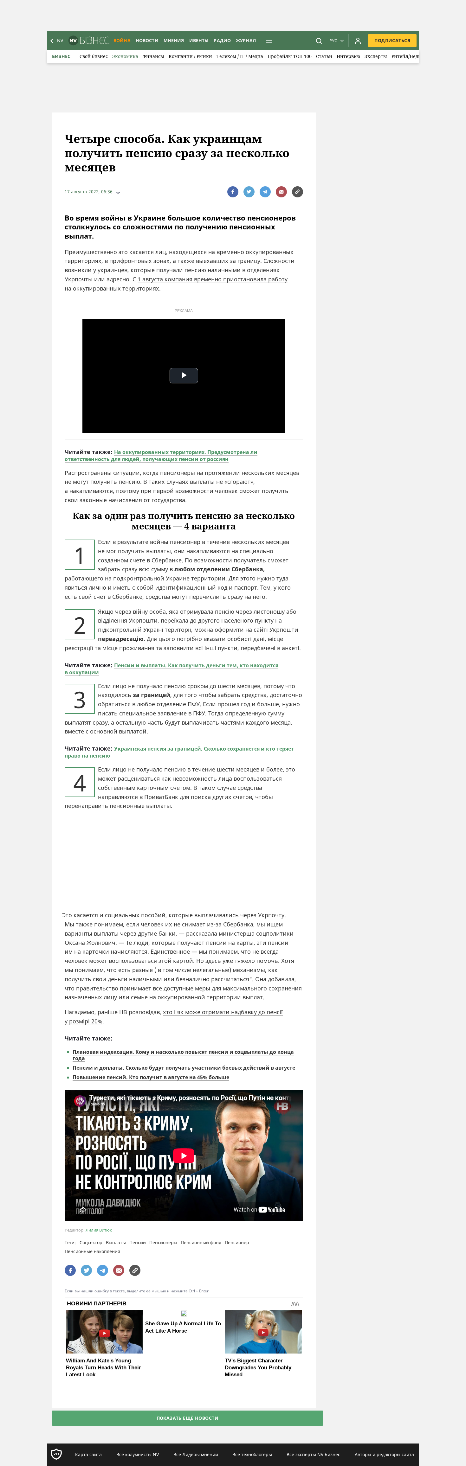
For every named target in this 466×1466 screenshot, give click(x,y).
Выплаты (116, 1242)
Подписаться (392, 40)
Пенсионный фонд (201, 1242)
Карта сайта (88, 1454)
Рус (333, 40)
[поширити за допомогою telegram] (265, 191)
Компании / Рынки (190, 56)
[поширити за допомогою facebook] (232, 191)
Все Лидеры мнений (195, 1454)
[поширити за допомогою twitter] (249, 191)
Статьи (324, 56)
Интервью (348, 56)
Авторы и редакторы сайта (384, 1454)
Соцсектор (91, 1242)
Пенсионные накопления (92, 1251)
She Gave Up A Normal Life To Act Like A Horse (183, 1327)
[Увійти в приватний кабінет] (358, 40)
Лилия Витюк (99, 1230)
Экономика (125, 56)
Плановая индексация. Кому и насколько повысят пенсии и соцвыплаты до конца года (183, 1055)
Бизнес (61, 56)
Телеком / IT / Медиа (240, 56)
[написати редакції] (281, 191)
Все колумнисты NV (137, 1454)
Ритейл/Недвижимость (418, 56)
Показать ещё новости (187, 1418)
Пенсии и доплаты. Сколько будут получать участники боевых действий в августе (184, 1067)
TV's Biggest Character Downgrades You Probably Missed (258, 1368)
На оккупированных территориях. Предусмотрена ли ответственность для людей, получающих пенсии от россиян (161, 456)
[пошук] (319, 40)
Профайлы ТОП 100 (290, 56)
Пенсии (137, 1242)
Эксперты (376, 56)
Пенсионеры (163, 1242)
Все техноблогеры (252, 1454)
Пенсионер (237, 1242)
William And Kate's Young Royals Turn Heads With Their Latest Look (103, 1368)
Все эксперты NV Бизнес (313, 1454)
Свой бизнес (94, 56)
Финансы (153, 56)
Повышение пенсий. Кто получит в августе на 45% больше (151, 1077)
